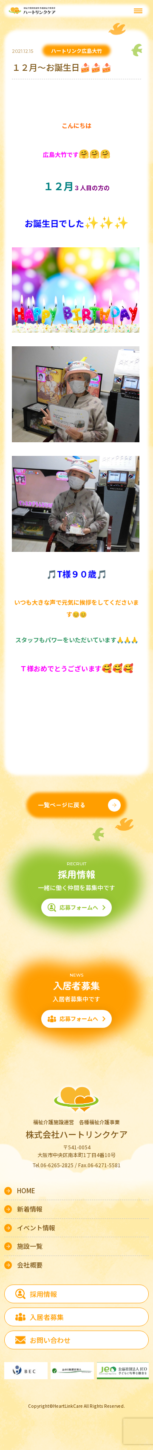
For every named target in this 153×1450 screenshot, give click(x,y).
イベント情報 (36, 1227)
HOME (26, 1190)
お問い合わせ (50, 1340)
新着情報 (29, 1208)
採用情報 (43, 1294)
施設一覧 (29, 1245)
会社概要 (29, 1264)
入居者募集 (47, 1317)
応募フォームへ (79, 907)
